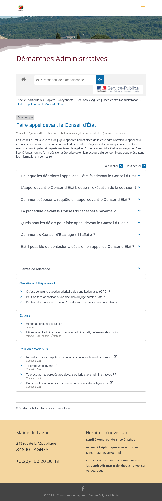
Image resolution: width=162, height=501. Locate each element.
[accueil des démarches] (23, 79)
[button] (81, 176)
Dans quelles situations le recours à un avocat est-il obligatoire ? (67, 383)
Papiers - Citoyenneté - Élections (67, 100)
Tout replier (111, 166)
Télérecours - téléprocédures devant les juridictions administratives (69, 374)
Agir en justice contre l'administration (115, 100)
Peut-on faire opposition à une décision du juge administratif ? (65, 297)
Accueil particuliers (30, 100)
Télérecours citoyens (40, 365)
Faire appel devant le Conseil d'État (40, 104)
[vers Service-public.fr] (118, 89)
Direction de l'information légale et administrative (45, 408)
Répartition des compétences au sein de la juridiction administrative (69, 357)
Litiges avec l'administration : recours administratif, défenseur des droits (72, 332)
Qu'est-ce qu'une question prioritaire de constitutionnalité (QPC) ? (68, 291)
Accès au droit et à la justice (44, 323)
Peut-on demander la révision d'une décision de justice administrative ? (71, 302)
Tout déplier (134, 166)
